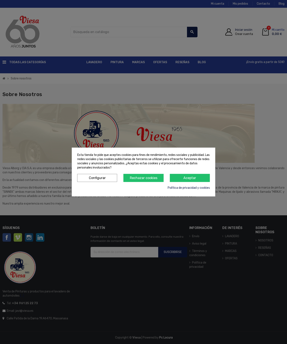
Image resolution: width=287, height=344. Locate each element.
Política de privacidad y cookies (189, 188)
